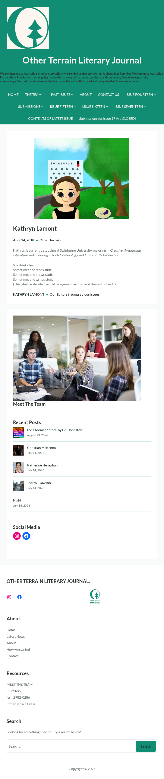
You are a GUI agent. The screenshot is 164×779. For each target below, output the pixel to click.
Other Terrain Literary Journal (82, 60)
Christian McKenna (41, 448)
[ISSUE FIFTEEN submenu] (75, 106)
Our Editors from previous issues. (75, 294)
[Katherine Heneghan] (18, 468)
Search (146, 746)
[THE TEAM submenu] (43, 94)
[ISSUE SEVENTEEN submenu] (145, 106)
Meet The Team (29, 404)
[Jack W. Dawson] (18, 486)
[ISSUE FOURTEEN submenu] (155, 94)
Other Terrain (50, 240)
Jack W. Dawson (39, 483)
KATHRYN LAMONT (28, 294)
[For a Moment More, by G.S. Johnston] (18, 433)
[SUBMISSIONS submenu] (42, 106)
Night (17, 500)
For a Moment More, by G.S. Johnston (54, 430)
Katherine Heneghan (42, 465)
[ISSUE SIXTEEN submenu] (107, 106)
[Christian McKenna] (18, 451)
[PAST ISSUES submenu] (72, 94)
